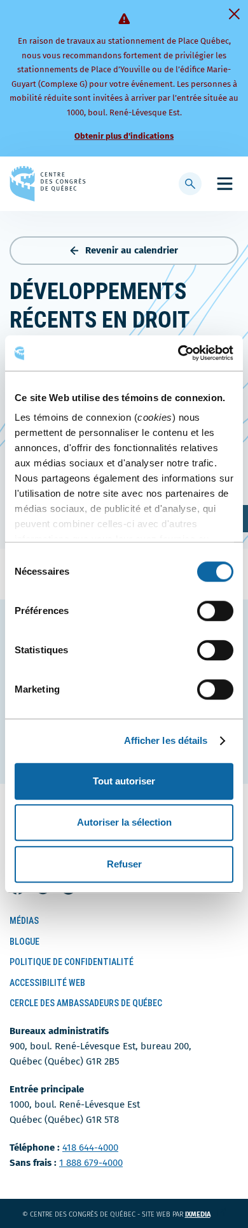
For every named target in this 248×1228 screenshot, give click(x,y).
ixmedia (205, 1214)
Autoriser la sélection (124, 822)
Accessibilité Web (47, 983)
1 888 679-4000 (91, 1162)
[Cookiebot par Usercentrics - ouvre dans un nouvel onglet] (178, 353)
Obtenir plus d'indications (124, 136)
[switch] (215, 611)
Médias (24, 921)
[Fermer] (234, 14)
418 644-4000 (90, 1147)
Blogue (24, 942)
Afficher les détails (166, 740)
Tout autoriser (124, 781)
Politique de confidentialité (72, 962)
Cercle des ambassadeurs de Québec (86, 1003)
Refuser (124, 864)
